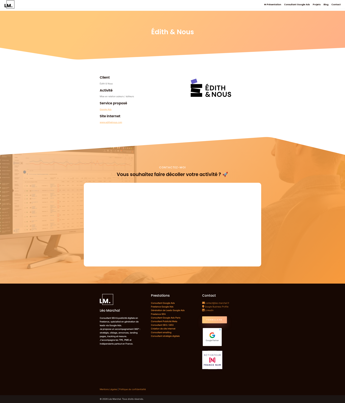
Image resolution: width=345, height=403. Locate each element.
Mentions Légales (108, 389)
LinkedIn (209, 310)
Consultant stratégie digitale (165, 336)
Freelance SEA (158, 314)
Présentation (273, 4)
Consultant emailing (161, 332)
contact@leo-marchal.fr (217, 303)
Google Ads (105, 109)
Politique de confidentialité (132, 389)
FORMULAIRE (214, 320)
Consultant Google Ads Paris (165, 317)
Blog (326, 5)
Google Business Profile (216, 306)
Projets (317, 5)
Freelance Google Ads (162, 306)
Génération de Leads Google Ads (168, 310)
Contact (336, 5)
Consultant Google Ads (297, 5)
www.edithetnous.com (111, 122)
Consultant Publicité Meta (164, 321)
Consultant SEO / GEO (162, 325)
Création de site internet (163, 328)
